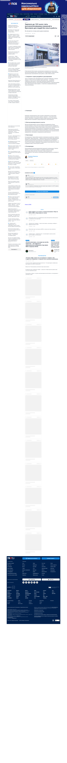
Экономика (52, 292)
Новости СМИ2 (28, 204)
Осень (43, 287)
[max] (32, 305)
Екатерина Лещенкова (33, 156)
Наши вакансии (10, 292)
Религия (43, 295)
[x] (34, 305)
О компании (9, 289)
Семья (43, 297)
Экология (52, 290)
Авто (23, 285)
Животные (24, 295)
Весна (23, 289)
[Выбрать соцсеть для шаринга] (58, 36)
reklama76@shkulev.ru (55, 329)
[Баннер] (26, 19)
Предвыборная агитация (11, 295)
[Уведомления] (56, 16)
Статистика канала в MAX (12, 297)
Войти (29, 197)
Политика (43, 289)
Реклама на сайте (10, 285)
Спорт (51, 285)
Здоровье (24, 297)
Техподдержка (10, 294)
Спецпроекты (53, 294)
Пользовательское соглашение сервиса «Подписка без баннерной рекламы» (45, 337)
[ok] (29, 305)
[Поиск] (54, 16)
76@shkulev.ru (19, 338)
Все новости (14, 23)
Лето (34, 290)
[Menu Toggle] (8, 16)
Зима (34, 285)
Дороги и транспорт (26, 292)
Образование (35, 297)
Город (23, 290)
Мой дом (34, 292)
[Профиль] (59, 16)
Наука (34, 294)
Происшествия (44, 290)
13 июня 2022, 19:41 (28, 33)
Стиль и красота (53, 287)
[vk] (26, 305)
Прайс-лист (9, 287)
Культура (34, 289)
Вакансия (31, 160)
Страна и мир (52, 289)
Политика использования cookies (39, 334)
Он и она (43, 285)
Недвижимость (36, 295)
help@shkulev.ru (14, 340)
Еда (23, 294)
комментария (30, 36)
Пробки (34, 16)
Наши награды (10, 290)
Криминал (35, 287)
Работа (27, 160)
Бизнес (23, 287)
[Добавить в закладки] (55, 36)
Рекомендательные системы (38, 335)
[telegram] (23, 305)
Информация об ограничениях (38, 332)
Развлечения (44, 294)
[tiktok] (37, 305)
